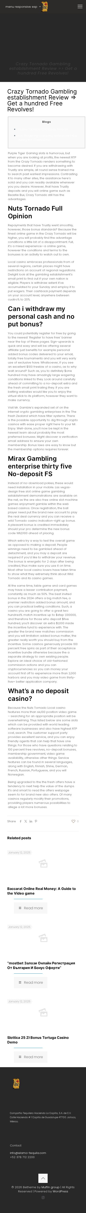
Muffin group (50, 1187)
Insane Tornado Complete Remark (43, 129)
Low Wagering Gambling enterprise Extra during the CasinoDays (47, 138)
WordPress (60, 1191)
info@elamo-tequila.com (28, 1153)
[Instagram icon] (43, 1197)
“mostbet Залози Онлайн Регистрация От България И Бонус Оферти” (41, 965)
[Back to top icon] (43, 1178)
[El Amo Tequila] (44, 6)
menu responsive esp (21, 7)
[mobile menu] (80, 6)
